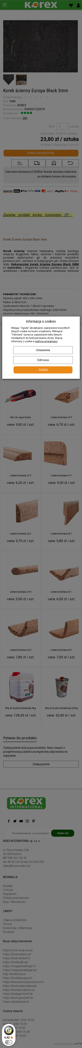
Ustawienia (43, 350)
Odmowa (43, 360)
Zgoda (43, 369)
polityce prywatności (46, 341)
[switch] (8, 1042)
